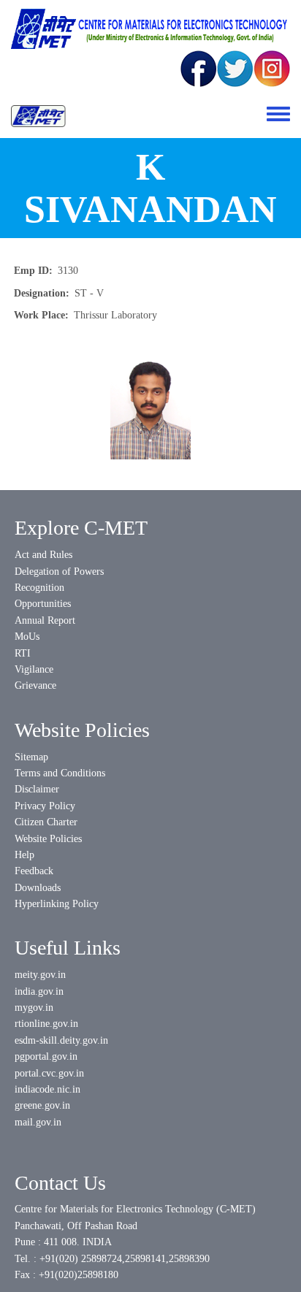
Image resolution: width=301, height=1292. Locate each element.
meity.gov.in (40, 974)
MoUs (27, 636)
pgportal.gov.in (46, 1056)
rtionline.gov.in (46, 1023)
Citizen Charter (46, 822)
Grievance (35, 685)
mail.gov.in (38, 1122)
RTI (23, 653)
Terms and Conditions (60, 773)
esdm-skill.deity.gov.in (61, 1040)
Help (24, 854)
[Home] (38, 116)
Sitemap (31, 757)
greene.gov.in (42, 1105)
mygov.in (34, 1007)
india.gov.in (39, 991)
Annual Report (45, 620)
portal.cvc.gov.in (49, 1073)
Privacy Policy (45, 805)
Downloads (38, 887)
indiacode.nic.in (47, 1089)
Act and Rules (43, 554)
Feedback (34, 870)
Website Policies (48, 838)
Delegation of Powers (59, 571)
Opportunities (43, 603)
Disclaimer (37, 789)
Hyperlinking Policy (57, 903)
